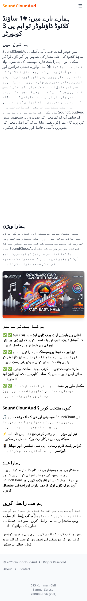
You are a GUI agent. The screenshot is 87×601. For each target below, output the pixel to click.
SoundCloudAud (19, 6)
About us (9, 569)
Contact (24, 569)
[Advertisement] (43, 175)
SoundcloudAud (25, 562)
